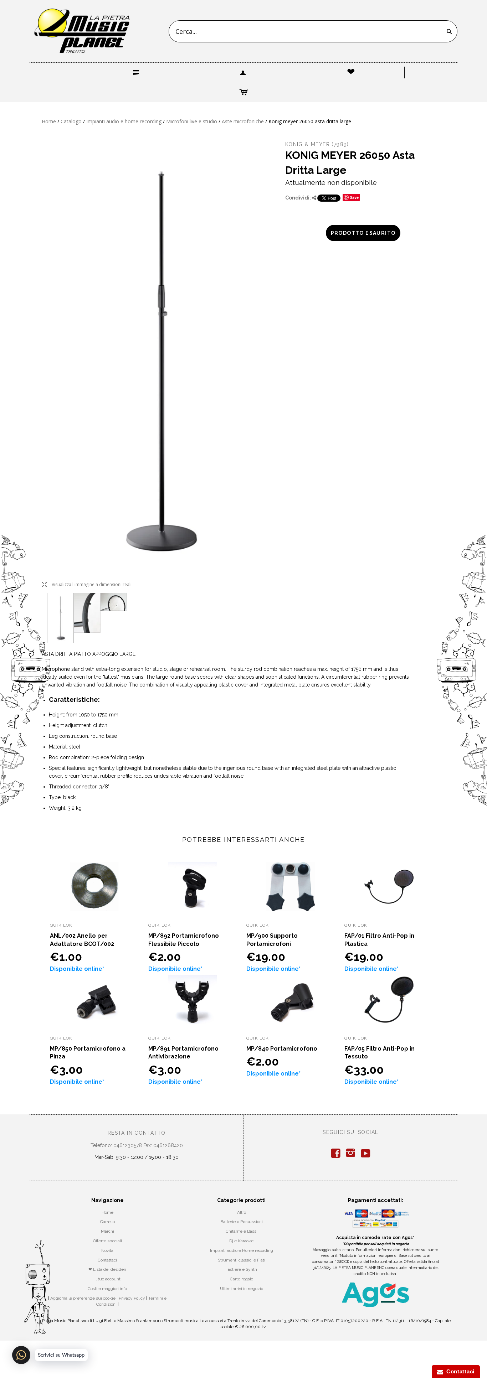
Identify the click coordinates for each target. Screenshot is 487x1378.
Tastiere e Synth (241, 1269)
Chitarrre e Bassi (241, 1231)
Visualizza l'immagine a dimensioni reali (87, 585)
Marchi (107, 1231)
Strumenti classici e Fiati (241, 1260)
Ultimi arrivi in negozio (241, 1288)
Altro (241, 1212)
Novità (107, 1250)
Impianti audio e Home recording (241, 1250)
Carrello (107, 1221)
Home (49, 121)
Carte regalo (241, 1278)
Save (354, 197)
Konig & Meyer (307, 144)
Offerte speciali (107, 1240)
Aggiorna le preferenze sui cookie (83, 1298)
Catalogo (71, 121)
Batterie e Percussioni (241, 1221)
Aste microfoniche (243, 121)
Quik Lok (61, 925)
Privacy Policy (132, 1298)
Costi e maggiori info (107, 1288)
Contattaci (107, 1260)
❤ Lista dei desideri (107, 1269)
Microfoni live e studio (191, 121)
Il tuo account (107, 1278)
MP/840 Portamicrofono (281, 1048)
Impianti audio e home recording (124, 121)
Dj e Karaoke (241, 1240)
